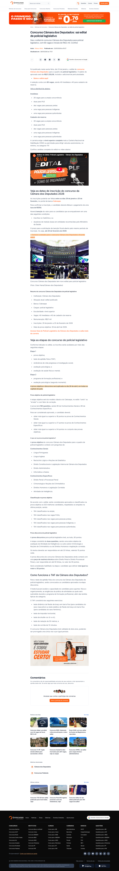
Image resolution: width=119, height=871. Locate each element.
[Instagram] (96, 853)
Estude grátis (104, 3)
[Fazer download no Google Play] (86, 866)
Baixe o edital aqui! (41, 78)
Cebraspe (57, 201)
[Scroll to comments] (32, 59)
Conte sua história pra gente (28, 853)
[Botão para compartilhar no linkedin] (59, 59)
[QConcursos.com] (16, 817)
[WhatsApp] (108, 853)
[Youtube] (92, 853)
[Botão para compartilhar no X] (54, 59)
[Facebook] (85, 853)
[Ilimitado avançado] (59, 18)
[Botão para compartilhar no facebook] (49, 59)
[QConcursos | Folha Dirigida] (17, 3)
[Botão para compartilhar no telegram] (45, 59)
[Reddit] (100, 853)
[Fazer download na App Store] (102, 866)
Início (31, 27)
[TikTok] (104, 853)
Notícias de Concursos (41, 27)
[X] (89, 853)
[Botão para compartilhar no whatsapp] (40, 59)
